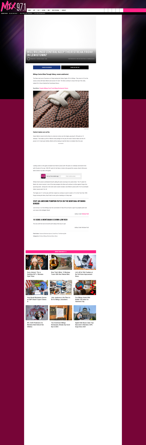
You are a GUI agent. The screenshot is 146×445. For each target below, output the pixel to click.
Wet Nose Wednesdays (39, 13)
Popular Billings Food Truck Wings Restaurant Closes (54, 88)
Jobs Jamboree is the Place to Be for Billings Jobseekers (60, 298)
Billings (45, 236)
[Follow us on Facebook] (114, 10)
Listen (43, 10)
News (56, 236)
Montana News (50, 236)
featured (41, 233)
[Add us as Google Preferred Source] (110, 10)
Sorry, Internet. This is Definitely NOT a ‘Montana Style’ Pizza (35, 274)
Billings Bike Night (13, 13)
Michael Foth (33, 58)
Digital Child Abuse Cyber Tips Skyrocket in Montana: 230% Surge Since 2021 (84, 325)
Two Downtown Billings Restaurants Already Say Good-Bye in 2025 (60, 325)
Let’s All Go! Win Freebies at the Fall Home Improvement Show (84, 274)
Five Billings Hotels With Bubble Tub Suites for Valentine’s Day (82, 299)
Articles (41, 236)
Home (29, 10)
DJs (38, 10)
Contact (64, 10)
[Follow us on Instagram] (117, 10)
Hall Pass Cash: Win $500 (26, 13)
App (34, 10)
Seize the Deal (55, 10)
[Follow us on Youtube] (121, 10)
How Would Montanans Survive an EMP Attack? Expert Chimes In (36, 299)
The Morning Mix (62, 233)
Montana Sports (48, 233)
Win (49, 10)
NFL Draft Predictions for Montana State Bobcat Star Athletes (35, 325)
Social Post (55, 233)
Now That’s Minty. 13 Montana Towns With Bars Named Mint (60, 273)
